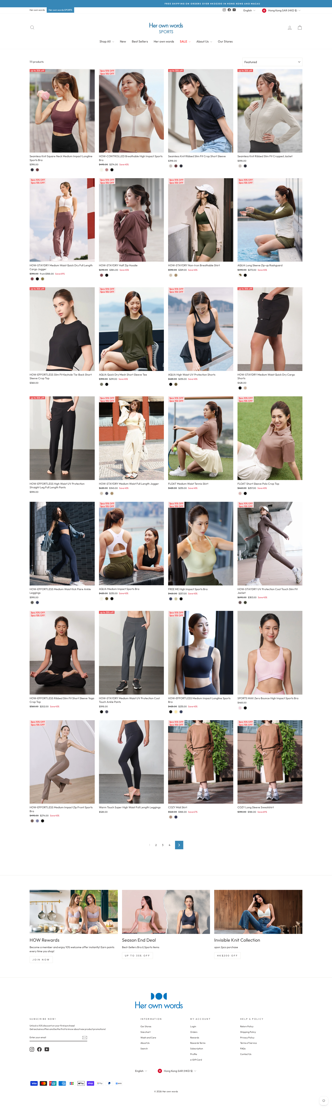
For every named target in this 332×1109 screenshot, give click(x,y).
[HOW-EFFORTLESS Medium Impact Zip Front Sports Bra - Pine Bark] (32, 821)
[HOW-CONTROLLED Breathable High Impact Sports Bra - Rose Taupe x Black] (107, 170)
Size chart (145, 1032)
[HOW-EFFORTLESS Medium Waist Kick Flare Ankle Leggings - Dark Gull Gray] (32, 602)
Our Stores (225, 41)
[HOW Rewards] (74, 912)
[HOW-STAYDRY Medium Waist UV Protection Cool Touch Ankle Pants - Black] (101, 712)
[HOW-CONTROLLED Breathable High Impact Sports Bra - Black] (112, 170)
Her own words (37, 9)
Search (144, 1048)
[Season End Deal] (166, 912)
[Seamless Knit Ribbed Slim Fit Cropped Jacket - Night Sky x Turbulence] (245, 166)
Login (193, 1026)
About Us (202, 41)
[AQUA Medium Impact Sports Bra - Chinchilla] (107, 598)
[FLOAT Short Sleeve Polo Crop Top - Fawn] (240, 493)
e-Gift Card (196, 1059)
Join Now (41, 959)
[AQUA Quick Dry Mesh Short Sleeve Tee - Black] (107, 384)
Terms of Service (248, 1042)
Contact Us (245, 1054)
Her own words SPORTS (60, 9)
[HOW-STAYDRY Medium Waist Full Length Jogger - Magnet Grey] (107, 493)
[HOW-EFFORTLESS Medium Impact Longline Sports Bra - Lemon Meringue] (176, 712)
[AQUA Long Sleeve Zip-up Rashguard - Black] (245, 275)
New (123, 41)
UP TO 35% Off (137, 955)
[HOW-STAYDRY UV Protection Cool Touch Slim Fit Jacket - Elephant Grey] (240, 602)
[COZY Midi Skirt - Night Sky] (176, 817)
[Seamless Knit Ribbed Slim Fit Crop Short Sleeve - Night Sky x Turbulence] (181, 166)
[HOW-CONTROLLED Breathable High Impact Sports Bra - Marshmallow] (101, 170)
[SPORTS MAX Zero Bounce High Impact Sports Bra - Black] (245, 708)
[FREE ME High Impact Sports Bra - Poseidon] (171, 599)
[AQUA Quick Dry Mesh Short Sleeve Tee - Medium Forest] (101, 384)
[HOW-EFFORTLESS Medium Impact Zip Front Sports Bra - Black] (42, 821)
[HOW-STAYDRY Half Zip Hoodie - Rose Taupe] (101, 275)
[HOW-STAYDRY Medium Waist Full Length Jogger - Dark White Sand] (101, 493)
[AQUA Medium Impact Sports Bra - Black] (112, 598)
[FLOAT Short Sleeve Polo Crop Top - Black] (245, 493)
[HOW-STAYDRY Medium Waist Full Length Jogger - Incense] (112, 493)
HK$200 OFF (227, 955)
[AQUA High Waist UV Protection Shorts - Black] (171, 384)
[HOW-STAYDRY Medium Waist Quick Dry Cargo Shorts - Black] (240, 388)
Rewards (194, 1037)
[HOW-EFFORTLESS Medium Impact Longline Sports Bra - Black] (171, 712)
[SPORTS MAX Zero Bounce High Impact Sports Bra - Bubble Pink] (240, 708)
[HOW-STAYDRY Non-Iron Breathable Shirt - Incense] (176, 275)
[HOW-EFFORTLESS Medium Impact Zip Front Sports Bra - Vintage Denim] (37, 821)
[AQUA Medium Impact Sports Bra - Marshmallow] (101, 598)
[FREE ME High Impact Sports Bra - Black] (181, 599)
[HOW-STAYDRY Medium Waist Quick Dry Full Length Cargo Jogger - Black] (37, 279)
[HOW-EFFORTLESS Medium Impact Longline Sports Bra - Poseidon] (181, 712)
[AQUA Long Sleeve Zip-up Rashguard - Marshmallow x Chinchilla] (240, 275)
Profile (193, 1054)
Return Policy (246, 1026)
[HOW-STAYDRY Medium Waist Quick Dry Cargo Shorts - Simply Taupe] (245, 388)
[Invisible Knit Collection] (258, 912)
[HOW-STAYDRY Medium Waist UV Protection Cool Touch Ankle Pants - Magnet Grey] (107, 712)
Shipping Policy (248, 1032)
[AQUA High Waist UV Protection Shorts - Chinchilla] (176, 384)
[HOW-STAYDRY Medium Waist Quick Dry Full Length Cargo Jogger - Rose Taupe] (32, 279)
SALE (184, 41)
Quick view (62, 148)
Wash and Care (148, 1037)
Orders (193, 1032)
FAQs (243, 1048)
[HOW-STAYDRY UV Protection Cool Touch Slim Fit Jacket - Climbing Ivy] (245, 602)
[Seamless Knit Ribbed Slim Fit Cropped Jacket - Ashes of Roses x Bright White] (240, 166)
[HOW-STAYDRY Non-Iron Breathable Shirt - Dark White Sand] (171, 275)
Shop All (105, 41)
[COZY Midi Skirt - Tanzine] (171, 817)
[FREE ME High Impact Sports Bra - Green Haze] (176, 599)
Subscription (196, 1048)
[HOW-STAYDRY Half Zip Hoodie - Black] (107, 275)
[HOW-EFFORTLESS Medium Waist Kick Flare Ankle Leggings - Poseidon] (37, 602)
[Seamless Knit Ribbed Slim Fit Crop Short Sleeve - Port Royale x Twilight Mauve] (176, 166)
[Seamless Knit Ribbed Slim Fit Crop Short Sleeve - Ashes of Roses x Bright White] (171, 166)
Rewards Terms (197, 1042)
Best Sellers (140, 41)
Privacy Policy (247, 1037)
